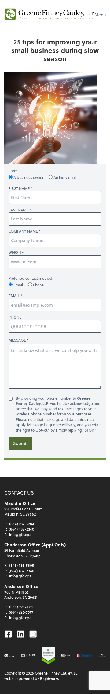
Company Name (23, 231)
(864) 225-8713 (21, 607)
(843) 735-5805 (21, 565)
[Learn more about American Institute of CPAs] (9, 655)
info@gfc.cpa (20, 534)
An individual (64, 177)
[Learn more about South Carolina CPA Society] (28, 655)
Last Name (18, 209)
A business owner (28, 177)
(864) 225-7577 (21, 612)
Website (16, 252)
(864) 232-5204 (21, 524)
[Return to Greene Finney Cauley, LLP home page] (49, 14)
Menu (100, 14)
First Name (19, 188)
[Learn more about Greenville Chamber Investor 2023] (102, 655)
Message (17, 340)
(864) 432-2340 (21, 529)
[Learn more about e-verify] (84, 655)
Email (18, 285)
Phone (38, 285)
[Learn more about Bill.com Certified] (65, 655)
